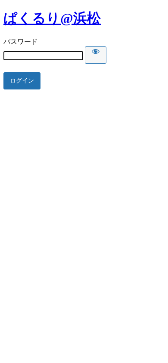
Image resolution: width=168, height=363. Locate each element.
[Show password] (95, 55)
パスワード (20, 41)
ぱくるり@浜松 (52, 18)
